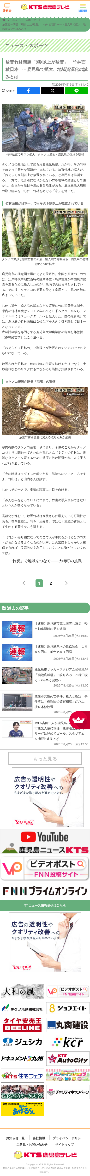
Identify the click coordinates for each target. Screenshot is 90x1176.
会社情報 (39, 1137)
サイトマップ (64, 1144)
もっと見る (45, 758)
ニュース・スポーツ (24, 20)
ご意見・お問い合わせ (32, 1144)
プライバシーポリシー (68, 1137)
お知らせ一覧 (15, 1137)
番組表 (7, 10)
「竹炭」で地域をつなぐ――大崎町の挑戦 (45, 560)
